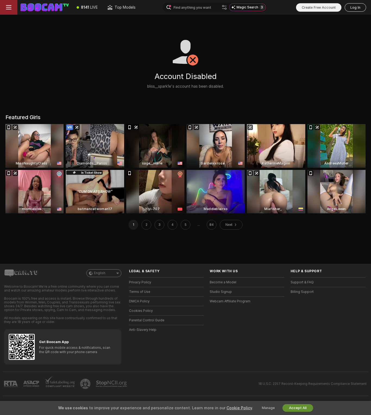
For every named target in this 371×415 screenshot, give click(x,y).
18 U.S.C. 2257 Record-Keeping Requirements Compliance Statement (312, 384)
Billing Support (302, 292)
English (99, 273)
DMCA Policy (139, 301)
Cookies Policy (141, 311)
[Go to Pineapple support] (86, 384)
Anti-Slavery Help (142, 330)
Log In (355, 7)
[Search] (224, 7)
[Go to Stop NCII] (112, 384)
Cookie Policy (239, 408)
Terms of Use (139, 292)
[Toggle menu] (8, 7)
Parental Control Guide (146, 320)
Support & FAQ (302, 282)
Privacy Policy (140, 282)
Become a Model (223, 282)
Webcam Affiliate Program (230, 301)
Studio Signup (221, 292)
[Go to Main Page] (44, 7)
